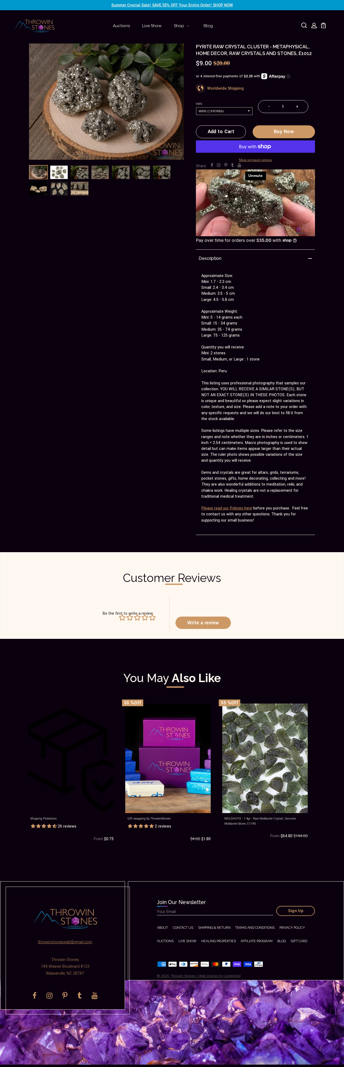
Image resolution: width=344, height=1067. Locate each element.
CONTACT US (183, 928)
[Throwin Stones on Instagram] (219, 165)
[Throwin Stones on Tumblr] (232, 165)
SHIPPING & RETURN (214, 928)
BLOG (281, 941)
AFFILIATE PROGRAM (257, 941)
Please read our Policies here (226, 508)
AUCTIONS (165, 941)
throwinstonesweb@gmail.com (65, 942)
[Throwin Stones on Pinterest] (225, 165)
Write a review (203, 623)
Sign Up (296, 911)
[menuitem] (121, 26)
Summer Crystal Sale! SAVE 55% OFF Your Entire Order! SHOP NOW (172, 5)
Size (199, 103)
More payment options (255, 159)
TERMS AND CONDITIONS (255, 928)
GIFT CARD (299, 941)
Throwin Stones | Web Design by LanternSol (206, 976)
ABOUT (162, 928)
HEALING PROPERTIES (218, 941)
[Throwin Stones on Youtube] (239, 165)
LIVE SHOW (187, 941)
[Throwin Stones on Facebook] (212, 165)
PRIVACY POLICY (292, 928)
